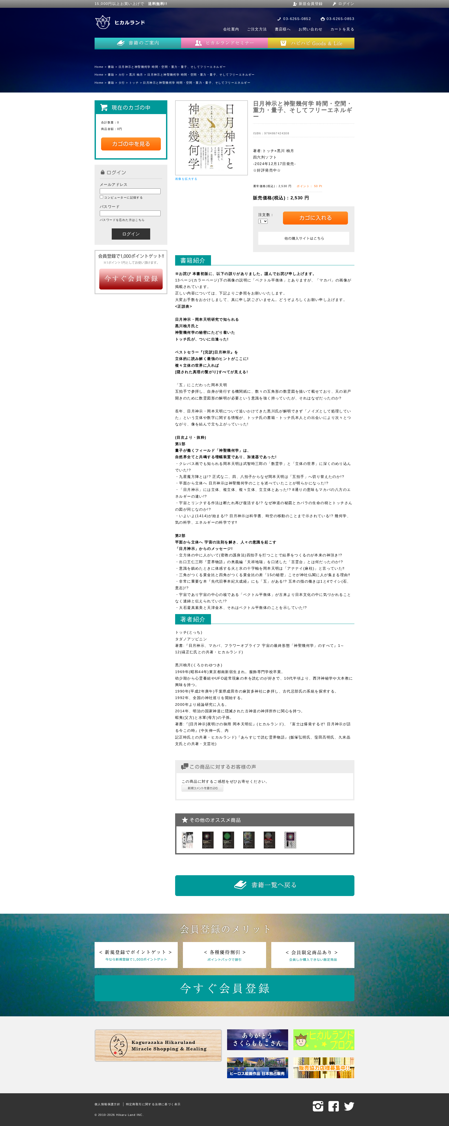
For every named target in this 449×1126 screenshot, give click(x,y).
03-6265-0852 (297, 19)
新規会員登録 (311, 4)
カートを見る (342, 29)
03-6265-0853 (340, 19)
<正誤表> (183, 306)
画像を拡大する (186, 178)
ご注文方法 (257, 29)
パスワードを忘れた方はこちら (122, 219)
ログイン (346, 4)
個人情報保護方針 (107, 1104)
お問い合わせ (310, 29)
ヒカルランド (121, 22)
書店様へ (283, 29)
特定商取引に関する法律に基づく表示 (153, 1104)
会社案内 (231, 29)
